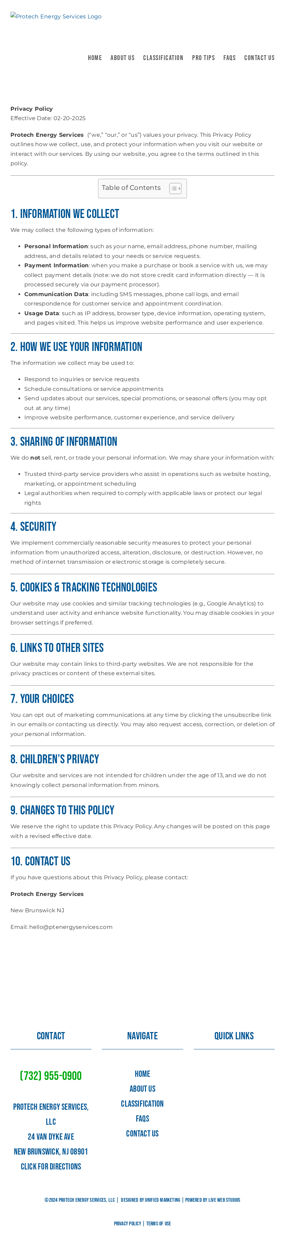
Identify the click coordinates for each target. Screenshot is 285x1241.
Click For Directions (51, 1167)
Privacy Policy (127, 1224)
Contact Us (142, 1134)
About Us (142, 1089)
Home (142, 1074)
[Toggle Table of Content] (172, 188)
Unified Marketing (162, 1200)
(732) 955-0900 (51, 1076)
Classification (142, 1104)
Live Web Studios (225, 1200)
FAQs (142, 1119)
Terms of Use (158, 1224)
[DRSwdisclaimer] (234, 1067)
